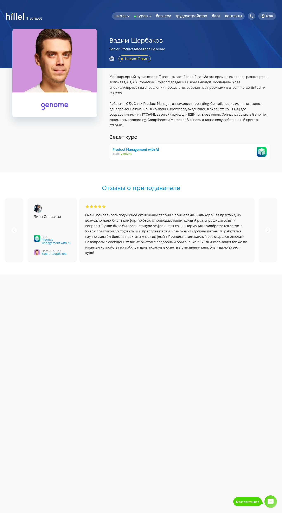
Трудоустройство (191, 16)
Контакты (233, 16)
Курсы (142, 16)
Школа (121, 16)
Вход (269, 16)
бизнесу (163, 16)
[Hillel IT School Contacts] (251, 16)
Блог (216, 16)
